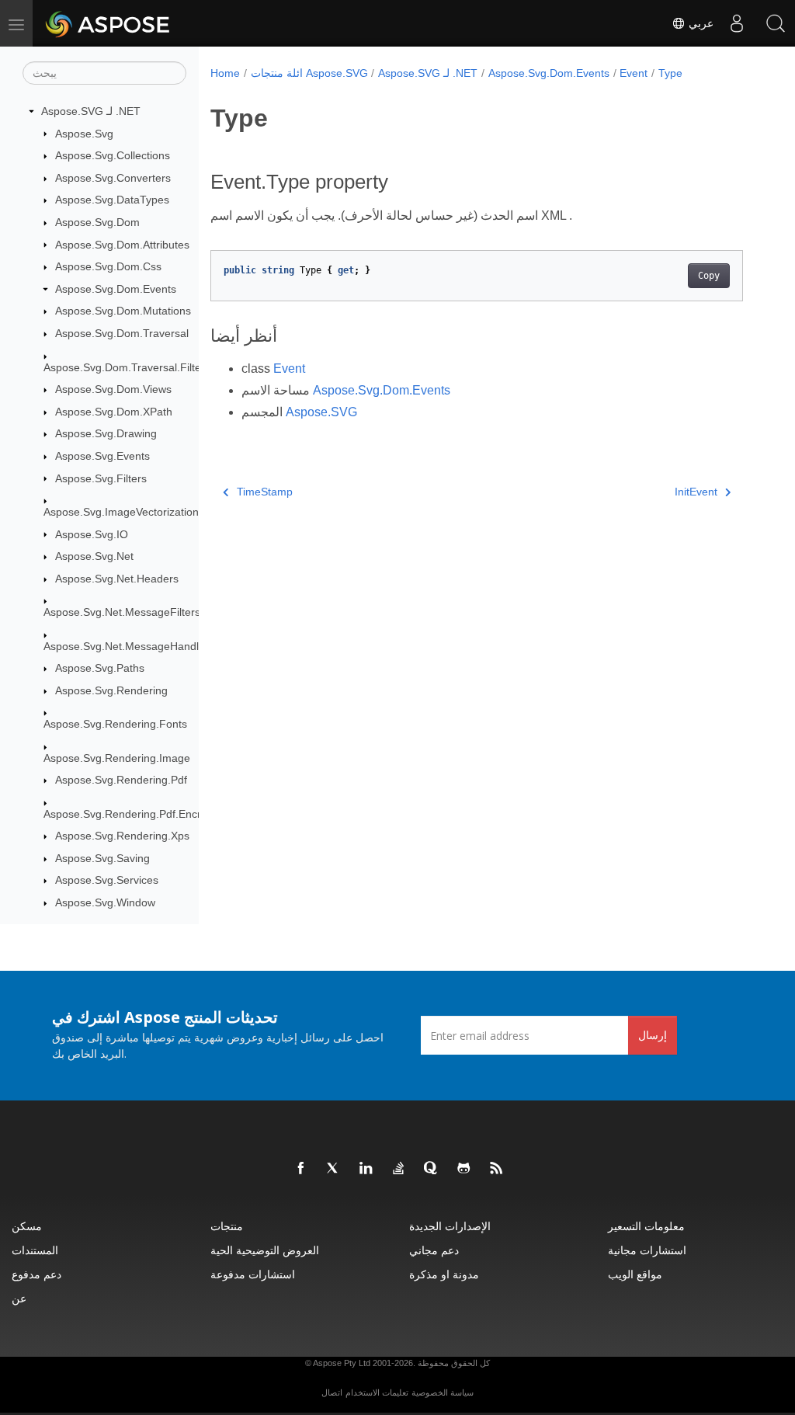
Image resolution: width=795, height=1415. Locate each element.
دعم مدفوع (36, 1274)
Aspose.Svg (84, 133)
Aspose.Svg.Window (105, 902)
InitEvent (696, 491)
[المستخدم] (736, 23)
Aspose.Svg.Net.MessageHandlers (128, 646)
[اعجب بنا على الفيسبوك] (301, 1169)
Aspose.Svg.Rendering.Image (116, 758)
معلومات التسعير (646, 1226)
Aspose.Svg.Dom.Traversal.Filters (126, 367)
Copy (709, 275)
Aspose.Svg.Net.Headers (117, 578)
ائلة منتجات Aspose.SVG (309, 73)
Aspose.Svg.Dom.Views (113, 389)
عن (19, 1298)
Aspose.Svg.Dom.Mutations (123, 310)
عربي (699, 23)
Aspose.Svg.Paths (99, 668)
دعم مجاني (434, 1250)
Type (670, 73)
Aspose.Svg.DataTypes (112, 199)
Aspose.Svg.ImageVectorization (121, 512)
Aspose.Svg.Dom (97, 222)
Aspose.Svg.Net (94, 556)
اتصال (331, 1392)
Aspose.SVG (321, 412)
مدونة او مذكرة (444, 1274)
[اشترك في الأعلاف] (497, 1169)
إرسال (652, 1034)
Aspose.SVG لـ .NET (91, 111)
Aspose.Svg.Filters (101, 478)
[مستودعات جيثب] (464, 1169)
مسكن (27, 1226)
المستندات (35, 1250)
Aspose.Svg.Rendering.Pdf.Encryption (137, 814)
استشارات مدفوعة (252, 1274)
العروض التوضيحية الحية (264, 1250)
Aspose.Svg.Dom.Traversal (122, 333)
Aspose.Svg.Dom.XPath (113, 411)
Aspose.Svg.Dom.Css (108, 266)
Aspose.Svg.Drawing (106, 433)
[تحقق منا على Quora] (432, 1169)
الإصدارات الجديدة (450, 1226)
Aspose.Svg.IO (91, 534)
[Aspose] (108, 23)
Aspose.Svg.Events (102, 456)
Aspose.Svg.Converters (113, 178)
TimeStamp (265, 491)
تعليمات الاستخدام (376, 1392)
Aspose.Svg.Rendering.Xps (122, 835)
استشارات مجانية (647, 1250)
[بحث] (775, 23)
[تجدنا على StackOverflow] (399, 1169)
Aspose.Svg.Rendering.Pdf (121, 780)
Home (225, 73)
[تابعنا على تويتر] (334, 1169)
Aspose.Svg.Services (106, 880)
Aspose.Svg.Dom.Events (115, 289)
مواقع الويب (635, 1274)
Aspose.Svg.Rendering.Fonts (115, 724)
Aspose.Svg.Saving (102, 858)
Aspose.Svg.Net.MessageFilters (121, 612)
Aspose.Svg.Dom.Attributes (122, 244)
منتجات (226, 1226)
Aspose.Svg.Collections (112, 155)
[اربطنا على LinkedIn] (366, 1169)
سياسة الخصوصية (442, 1392)
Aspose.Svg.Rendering (111, 690)
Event (633, 73)
